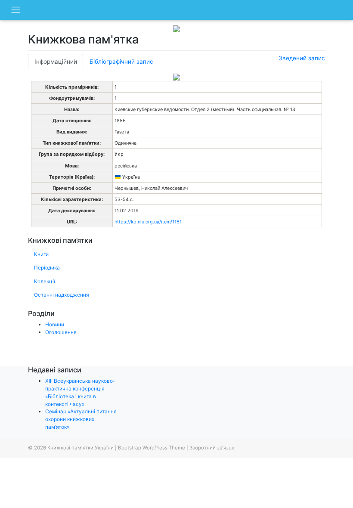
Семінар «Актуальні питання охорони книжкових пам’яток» (81, 419)
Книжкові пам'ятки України (80, 448)
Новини (54, 324)
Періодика (47, 267)
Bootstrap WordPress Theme (151, 448)
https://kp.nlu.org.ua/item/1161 (148, 222)
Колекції (44, 281)
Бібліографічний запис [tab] (121, 61)
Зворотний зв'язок (211, 448)
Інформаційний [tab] (55, 61)
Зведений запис (302, 58)
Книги (41, 254)
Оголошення (61, 332)
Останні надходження (61, 294)
